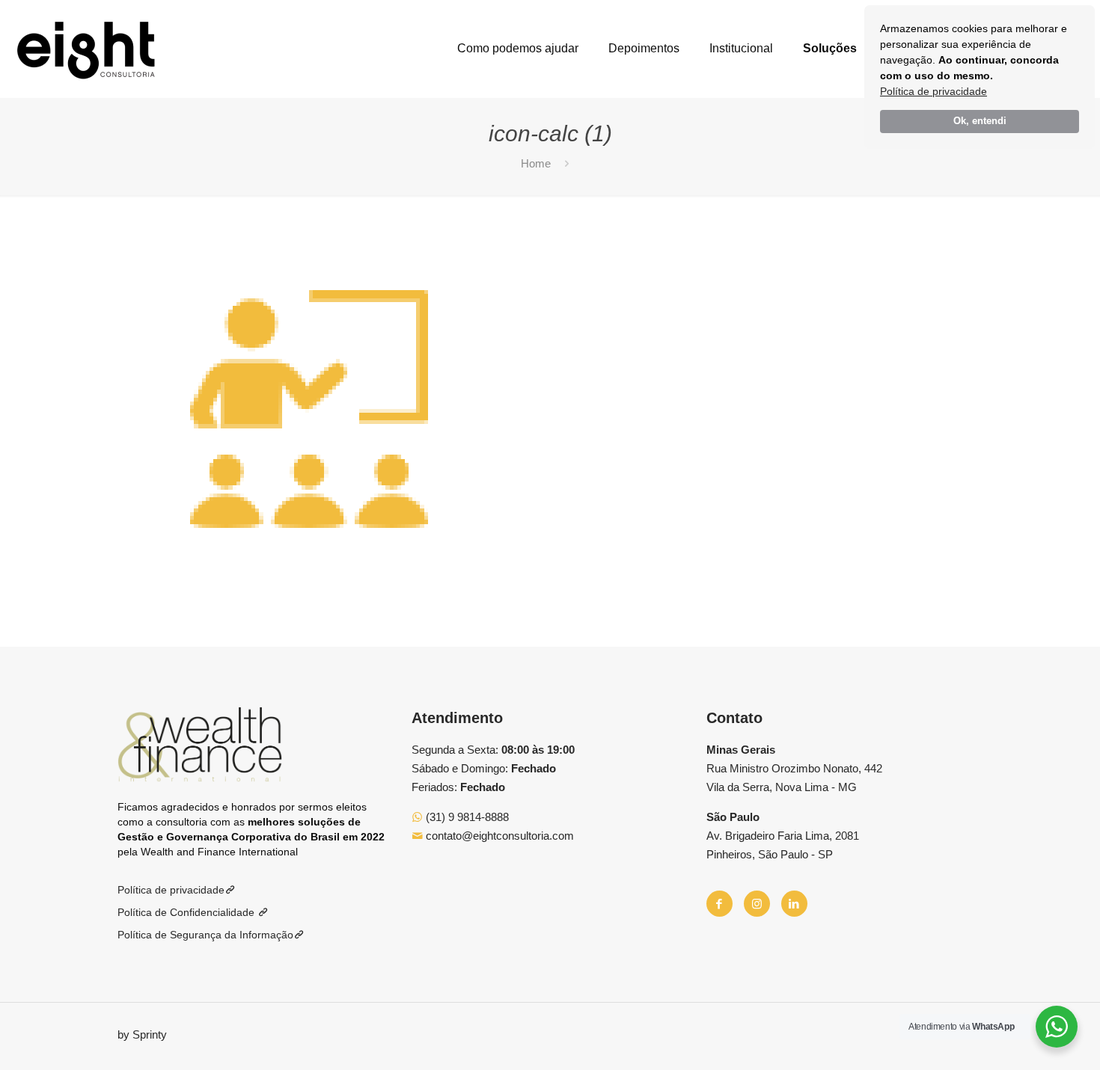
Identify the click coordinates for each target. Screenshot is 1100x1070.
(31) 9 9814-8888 (466, 817)
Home (536, 163)
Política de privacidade (933, 91)
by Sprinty (142, 1034)
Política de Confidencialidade (187, 912)
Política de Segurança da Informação (205, 935)
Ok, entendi (979, 121)
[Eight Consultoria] (86, 48)
